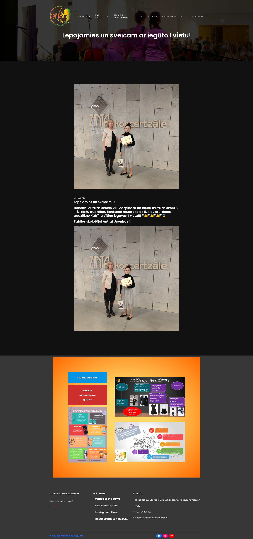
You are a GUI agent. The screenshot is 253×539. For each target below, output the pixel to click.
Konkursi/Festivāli (173, 16)
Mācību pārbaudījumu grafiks (87, 395)
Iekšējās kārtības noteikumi (111, 519)
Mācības (152, 16)
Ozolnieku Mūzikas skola (64, 493)
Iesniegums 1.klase (106, 512)
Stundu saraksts (87, 377)
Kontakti (197, 16)
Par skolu (98, 16)
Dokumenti (99, 493)
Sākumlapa (83, 16)
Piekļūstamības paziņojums (66, 535)
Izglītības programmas (121, 16)
